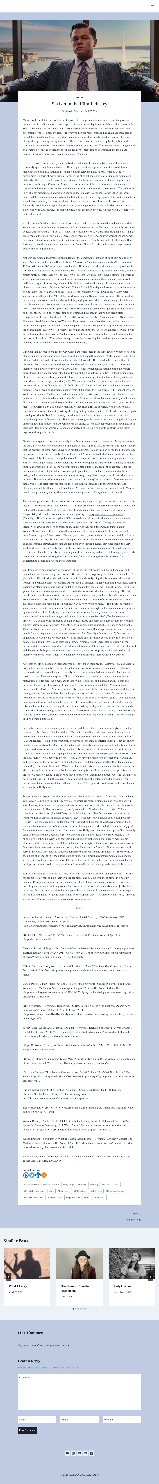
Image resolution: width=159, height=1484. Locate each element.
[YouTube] (67, 1453)
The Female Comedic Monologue (75, 1288)
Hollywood (96, 1191)
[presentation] (27, 1263)
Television (100, 1197)
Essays (79, 97)
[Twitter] (32, 1175)
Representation (73, 1197)
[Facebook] (26, 1175)
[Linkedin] (38, 1175)
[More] (44, 1175)
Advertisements (31, 1184)
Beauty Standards (51, 1184)
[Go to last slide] (8, 1277)
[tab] (73, 1309)
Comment (25, 1377)
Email (65, 1419)
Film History (64, 1191)
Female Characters (110, 1184)
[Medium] (91, 1453)
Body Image (68, 1184)
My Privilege (134, 1217)
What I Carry (18, 1286)
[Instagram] (73, 1453)
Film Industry (80, 1191)
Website (108, 1419)
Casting (82, 1184)
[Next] (150, 1277)
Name (22, 1419)
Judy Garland (123, 1286)
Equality (94, 1184)
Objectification (55, 1197)
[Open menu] (152, 6)
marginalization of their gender (106, 514)
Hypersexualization (115, 1191)
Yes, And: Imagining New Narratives (49, 1345)
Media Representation (34, 1197)
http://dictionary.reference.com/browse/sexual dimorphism (55, 1098)
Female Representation (34, 1191)
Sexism (87, 1197)
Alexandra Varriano (73, 111)
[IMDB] (79, 1453)
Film (51, 1191)
